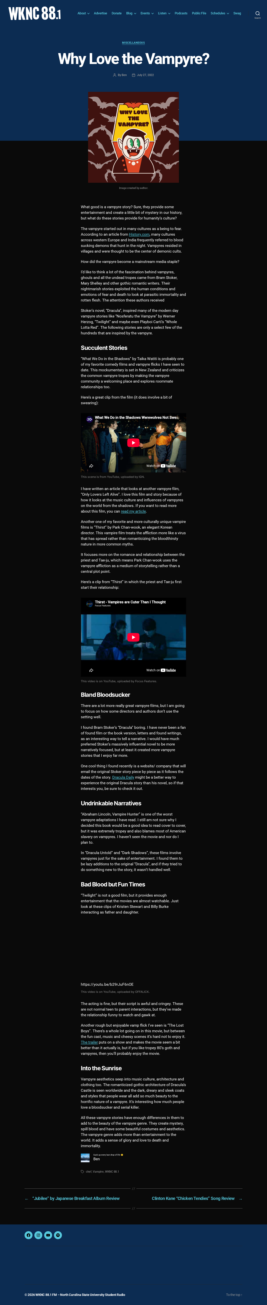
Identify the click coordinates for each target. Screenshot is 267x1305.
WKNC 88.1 (112, 1171)
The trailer (89, 1042)
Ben (124, 75)
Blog (129, 13)
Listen (162, 13)
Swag (237, 13)
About (82, 13)
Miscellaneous (133, 42)
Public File (199, 13)
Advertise (100, 13)
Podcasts (181, 13)
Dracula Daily (123, 777)
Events (145, 13)
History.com (139, 234)
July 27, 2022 (145, 75)
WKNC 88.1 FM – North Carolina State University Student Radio (80, 1295)
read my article (133, 511)
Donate (117, 13)
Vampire (98, 1171)
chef (89, 1171)
